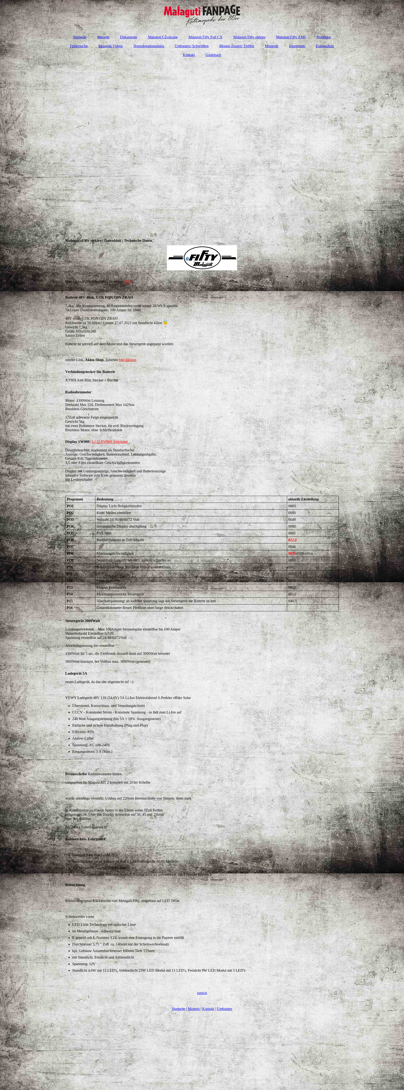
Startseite (80, 37)
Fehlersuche (79, 46)
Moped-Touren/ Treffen (236, 46)
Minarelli (271, 46)
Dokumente (128, 37)
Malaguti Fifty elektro (249, 37)
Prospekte (324, 37)
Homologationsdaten (148, 46)
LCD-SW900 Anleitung (110, 442)
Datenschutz (325, 46)
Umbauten (224, 1009)
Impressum (297, 46)
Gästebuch (213, 55)
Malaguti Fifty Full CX (205, 37)
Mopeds (103, 37)
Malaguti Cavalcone (163, 37)
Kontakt (189, 55)
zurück (202, 993)
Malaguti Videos (110, 46)
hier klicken (127, 360)
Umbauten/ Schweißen (192, 46)
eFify (128, 281)
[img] (202, 15)
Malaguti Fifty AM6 (291, 37)
